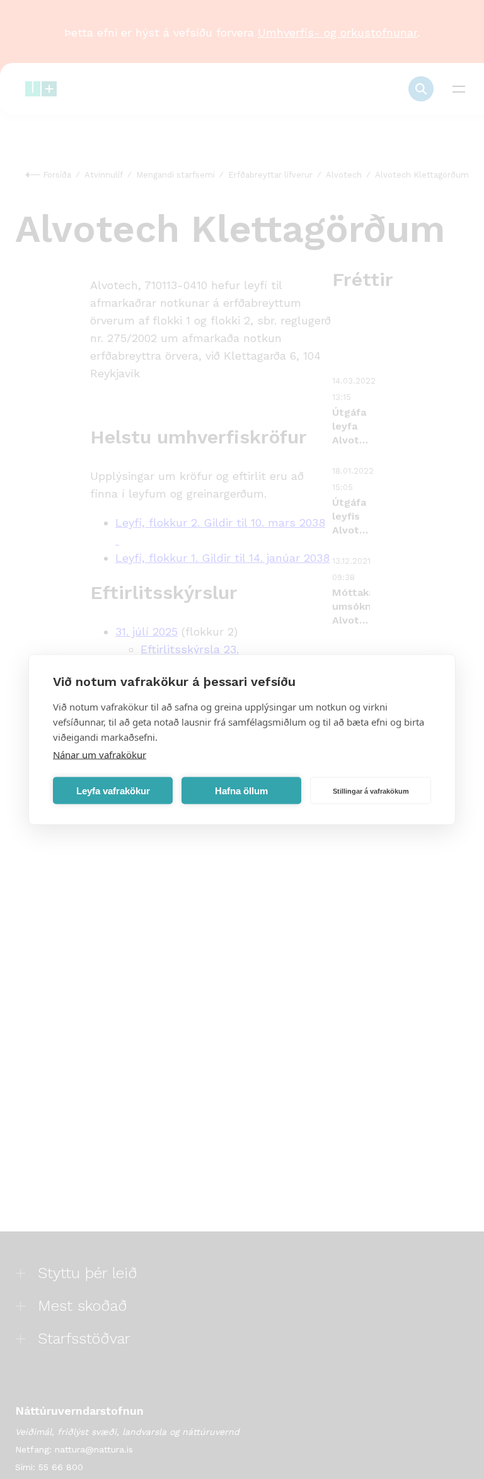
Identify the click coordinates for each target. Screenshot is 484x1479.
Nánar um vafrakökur (99, 754)
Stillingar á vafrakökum (371, 790)
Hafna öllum (241, 790)
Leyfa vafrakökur (113, 790)
